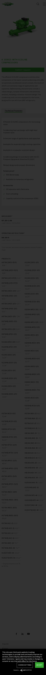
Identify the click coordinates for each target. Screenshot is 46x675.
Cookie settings (24, 665)
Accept (39, 665)
